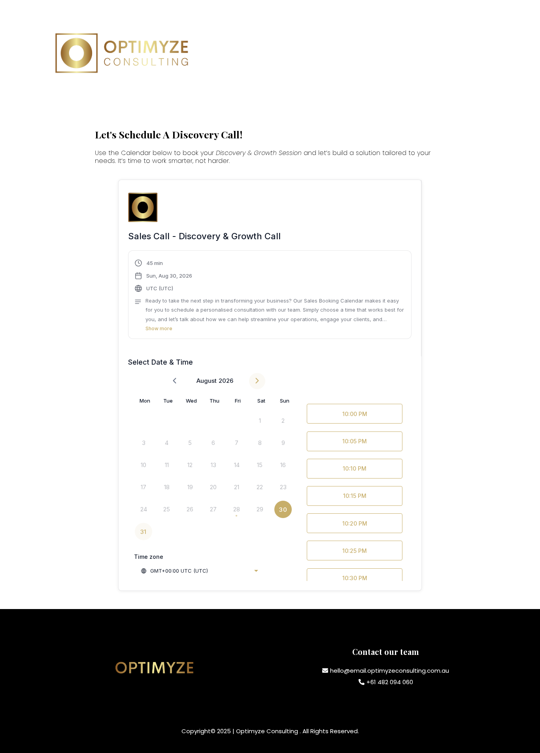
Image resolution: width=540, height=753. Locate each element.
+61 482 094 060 (389, 682)
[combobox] (199, 571)
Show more (158, 328)
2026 (226, 380)
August (206, 380)
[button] (269, 296)
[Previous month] (174, 381)
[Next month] (257, 381)
